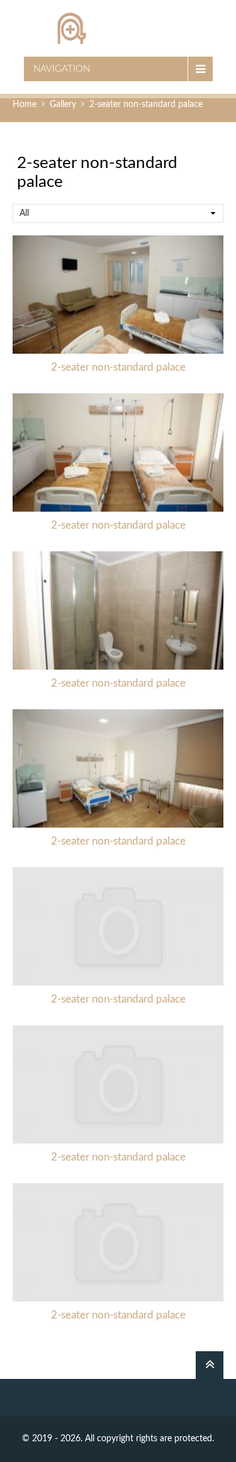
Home (25, 104)
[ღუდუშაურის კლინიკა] (118, 28)
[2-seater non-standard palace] (118, 294)
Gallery (63, 104)
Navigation (61, 69)
